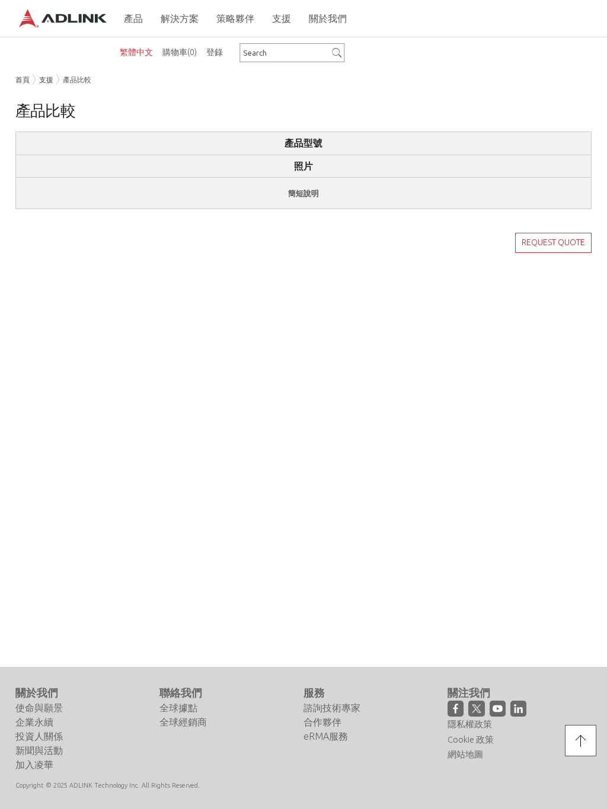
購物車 (179, 52)
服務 (314, 692)
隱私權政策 (470, 724)
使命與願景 (39, 707)
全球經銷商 (183, 722)
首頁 (22, 80)
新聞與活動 (39, 750)
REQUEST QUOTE (553, 242)
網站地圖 (465, 754)
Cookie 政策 (471, 739)
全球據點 (178, 707)
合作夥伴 (322, 722)
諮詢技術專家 (332, 707)
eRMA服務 (326, 736)
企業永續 (34, 722)
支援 (46, 80)
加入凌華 (34, 764)
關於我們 (36, 692)
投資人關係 (39, 736)
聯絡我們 (180, 692)
